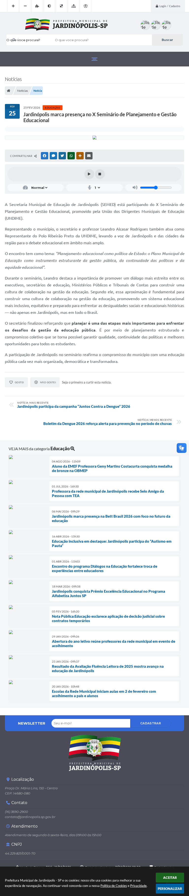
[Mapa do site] (73, 6)
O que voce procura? (23, 40)
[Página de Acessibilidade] (85, 6)
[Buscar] (167, 39)
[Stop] (100, 174)
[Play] (89, 174)
